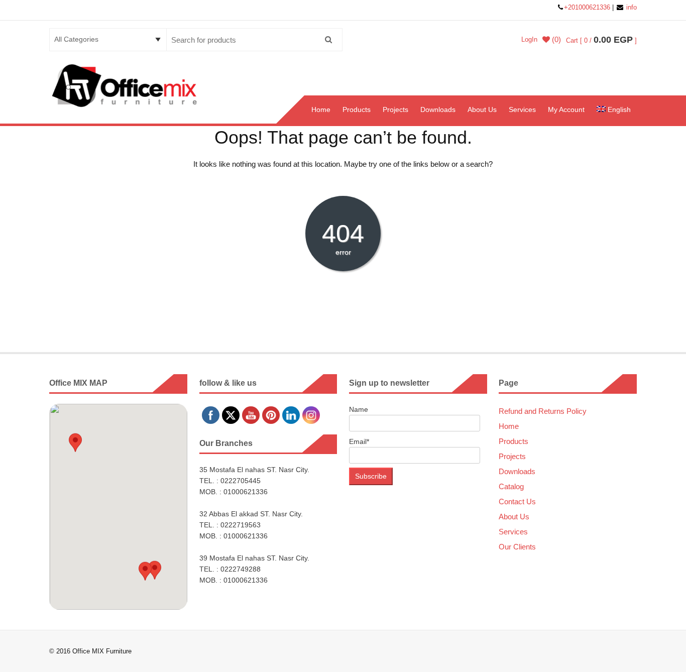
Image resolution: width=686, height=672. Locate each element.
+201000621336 (588, 7)
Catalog (511, 486)
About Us (482, 109)
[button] (75, 446)
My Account (566, 109)
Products (356, 109)
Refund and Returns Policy (543, 411)
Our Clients (517, 546)
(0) (555, 40)
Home (320, 109)
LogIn (529, 39)
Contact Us (517, 501)
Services (522, 109)
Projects (395, 109)
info (630, 7)
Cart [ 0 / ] (601, 40)
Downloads (437, 109)
